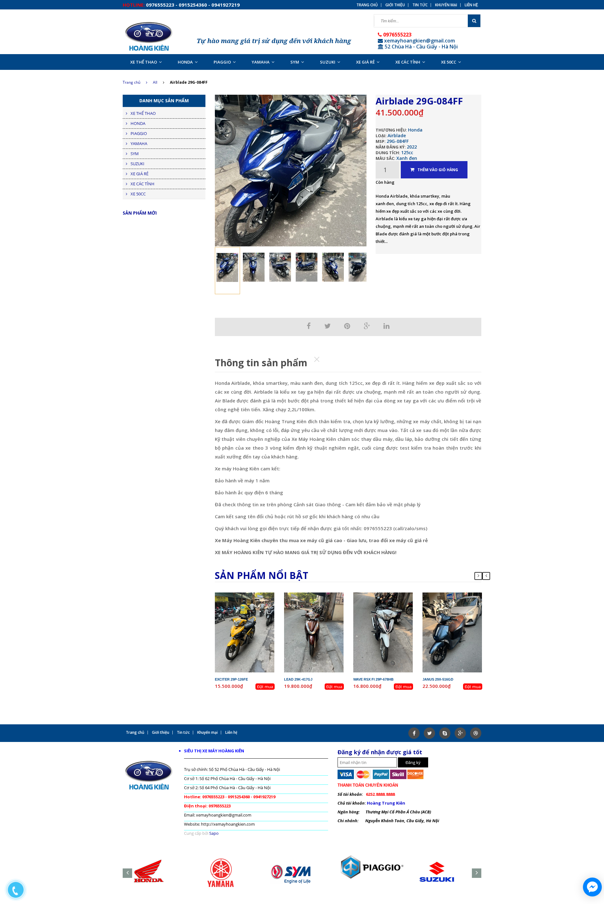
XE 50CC (448, 62)
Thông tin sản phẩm (261, 363)
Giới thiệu (395, 5)
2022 (412, 147)
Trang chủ (367, 5)
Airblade (397, 135)
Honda (415, 130)
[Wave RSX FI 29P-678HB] (383, 632)
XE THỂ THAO (143, 62)
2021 (466, 601)
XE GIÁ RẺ (365, 62)
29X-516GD (457, 595)
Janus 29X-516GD (437, 679)
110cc (394, 606)
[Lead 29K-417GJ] (314, 632)
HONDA (185, 62)
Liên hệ (471, 5)
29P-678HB (388, 595)
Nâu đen (323, 612)
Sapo (214, 833)
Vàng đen (254, 612)
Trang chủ (131, 82)
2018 (397, 601)
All (155, 82)
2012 (259, 601)
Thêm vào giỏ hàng (437, 169)
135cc (256, 606)
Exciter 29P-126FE (231, 679)
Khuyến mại (446, 5)
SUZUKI (327, 62)
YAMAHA (261, 62)
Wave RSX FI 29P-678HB (373, 679)
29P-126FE (250, 595)
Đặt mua (265, 686)
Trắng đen (393, 612)
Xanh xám (461, 612)
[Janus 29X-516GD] (452, 632)
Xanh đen (406, 158)
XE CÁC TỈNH (407, 62)
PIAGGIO (222, 62)
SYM (294, 62)
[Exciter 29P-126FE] (245, 632)
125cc (407, 152)
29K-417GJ (319, 595)
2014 (328, 601)
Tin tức (420, 5)
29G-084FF (398, 141)
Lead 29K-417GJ (298, 679)
